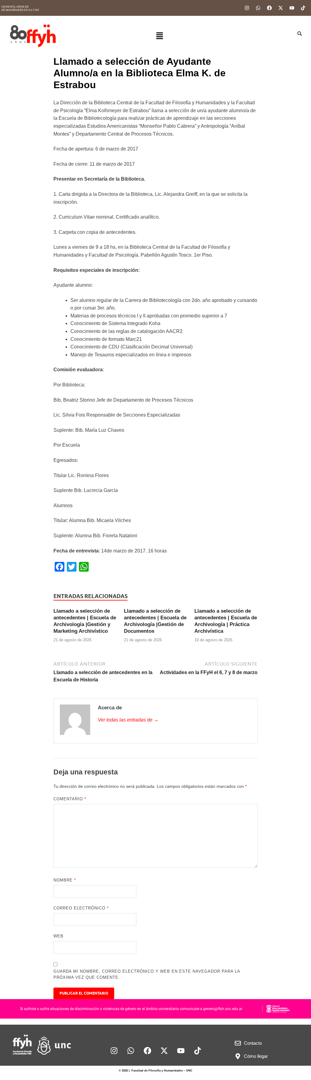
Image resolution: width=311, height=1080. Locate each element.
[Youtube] (292, 8)
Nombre (64, 880)
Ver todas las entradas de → (128, 719)
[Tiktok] (303, 8)
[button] (159, 36)
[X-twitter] (280, 8)
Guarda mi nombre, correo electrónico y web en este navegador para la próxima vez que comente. (146, 974)
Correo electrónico (81, 908)
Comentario (69, 799)
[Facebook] (269, 8)
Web (58, 936)
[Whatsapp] (258, 8)
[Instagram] (247, 8)
